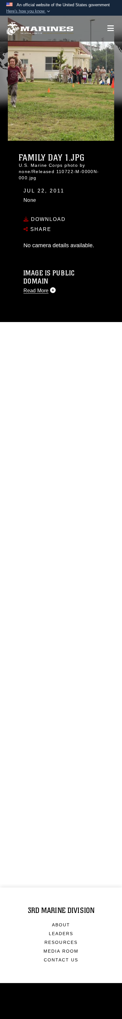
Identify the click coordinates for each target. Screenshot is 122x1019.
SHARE (39, 229)
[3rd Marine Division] (40, 28)
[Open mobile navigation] (110, 28)
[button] (28, 11)
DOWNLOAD (47, 219)
